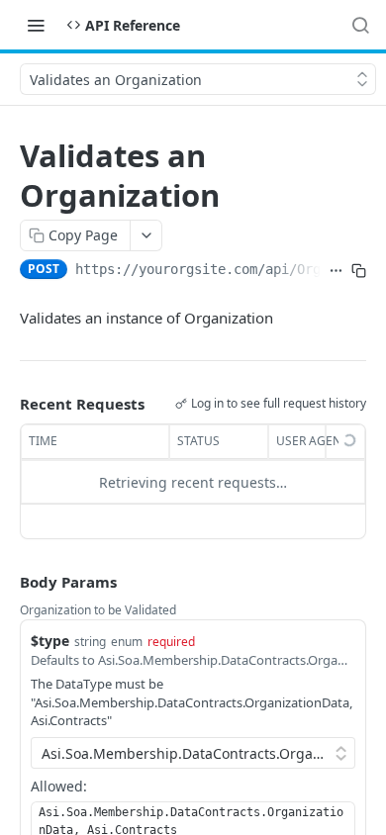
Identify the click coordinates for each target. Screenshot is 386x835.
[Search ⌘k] (360, 25)
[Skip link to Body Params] (6, 583)
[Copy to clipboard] (358, 271)
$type (50, 640)
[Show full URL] (336, 271)
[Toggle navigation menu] (35, 25)
